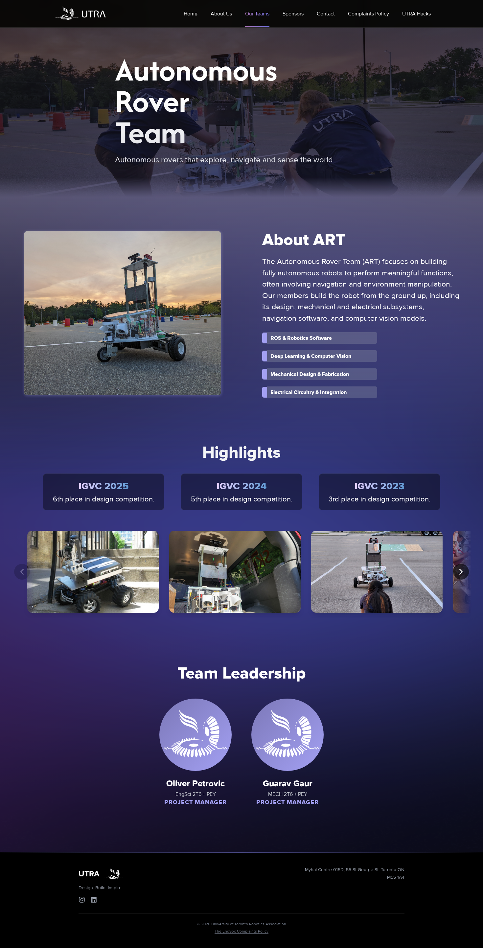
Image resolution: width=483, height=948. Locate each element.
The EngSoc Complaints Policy (241, 931)
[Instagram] (82, 899)
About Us (221, 14)
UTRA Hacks (416, 14)
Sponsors (293, 14)
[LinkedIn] (93, 899)
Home (190, 14)
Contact (326, 14)
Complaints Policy (368, 14)
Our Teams (257, 14)
